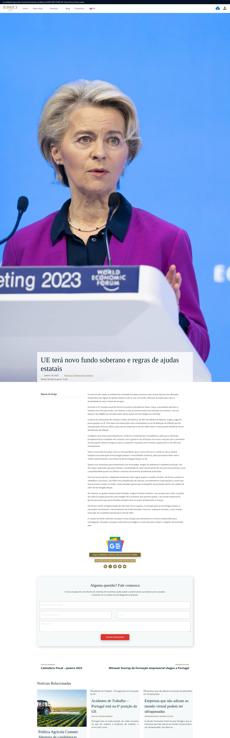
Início (25, 8)
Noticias (68, 375)
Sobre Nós (38, 8)
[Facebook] (105, 566)
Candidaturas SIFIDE (44, 2)
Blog (68, 8)
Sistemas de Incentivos (83, 375)
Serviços (54, 8)
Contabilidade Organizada (11, 2)
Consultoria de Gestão (28, 2)
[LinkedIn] (115, 566)
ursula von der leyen (126, 560)
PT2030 (57, 2)
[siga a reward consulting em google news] (115, 544)
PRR (53, 2)
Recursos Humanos (105, 716)
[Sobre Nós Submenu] (44, 9)
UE (114, 560)
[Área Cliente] (225, 8)
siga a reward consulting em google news (115, 555)
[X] (110, 566)
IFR (62, 2)
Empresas (162, 716)
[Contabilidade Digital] (218, 8)
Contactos (79, 8)
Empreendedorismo (152, 716)
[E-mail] (124, 566)
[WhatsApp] (120, 566)
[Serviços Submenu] (60, 9)
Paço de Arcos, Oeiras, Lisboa (74, 2)
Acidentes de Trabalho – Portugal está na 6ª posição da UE (114, 706)
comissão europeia (103, 560)
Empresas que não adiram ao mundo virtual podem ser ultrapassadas (167, 706)
